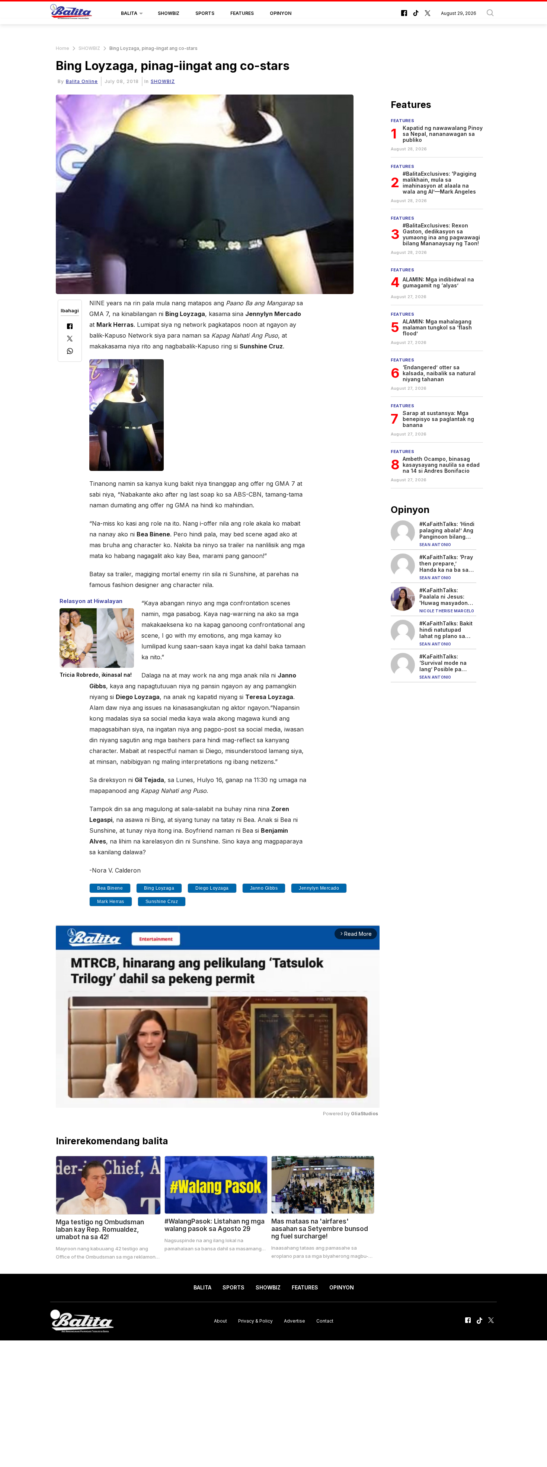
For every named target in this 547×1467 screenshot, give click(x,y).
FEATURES (242, 13)
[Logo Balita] (71, 13)
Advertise (294, 1321)
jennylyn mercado (319, 888)
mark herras (110, 901)
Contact (324, 1321)
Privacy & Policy (255, 1321)
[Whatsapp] (70, 352)
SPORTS (204, 13)
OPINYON (280, 13)
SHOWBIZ (168, 13)
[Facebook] (70, 327)
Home (62, 48)
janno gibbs (264, 888)
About (220, 1321)
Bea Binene (110, 888)
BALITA (129, 13)
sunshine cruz (161, 901)
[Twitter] (70, 339)
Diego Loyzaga (212, 888)
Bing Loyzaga (159, 888)
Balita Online (82, 81)
